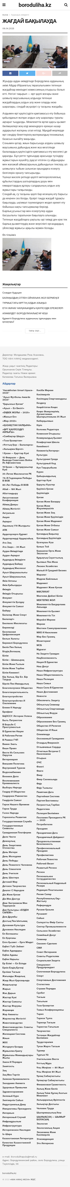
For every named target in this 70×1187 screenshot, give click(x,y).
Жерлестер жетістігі (14, 1018)
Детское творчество (14, 886)
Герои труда (9, 808)
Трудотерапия (45, 1042)
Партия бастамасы (47, 800)
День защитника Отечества (11, 846)
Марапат (41, 574)
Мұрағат (41, 649)
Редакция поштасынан (50, 890)
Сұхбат (41, 992)
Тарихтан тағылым (48, 1026)
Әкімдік (6, 589)
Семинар (42, 939)
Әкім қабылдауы (12, 585)
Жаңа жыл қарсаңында (15, 980)
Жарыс (6, 989)
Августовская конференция (10, 499)
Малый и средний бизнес (52, 570)
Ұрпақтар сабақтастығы (50, 1080)
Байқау (6, 610)
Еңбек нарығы (10, 959)
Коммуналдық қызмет (49, 438)
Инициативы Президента (16, 1108)
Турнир (41, 1050)
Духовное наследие (14, 929)
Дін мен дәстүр (11, 898)
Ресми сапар (44, 894)
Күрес (40, 472)
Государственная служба (17, 821)
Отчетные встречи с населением (48, 752)
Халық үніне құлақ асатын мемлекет (52, 1094)
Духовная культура (13, 925)
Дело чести (9, 836)
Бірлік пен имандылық (15, 683)
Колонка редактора (48, 429)
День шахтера (10, 877)
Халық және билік (47, 1088)
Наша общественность (50, 675)
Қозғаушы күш (45, 542)
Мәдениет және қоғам (49, 587)
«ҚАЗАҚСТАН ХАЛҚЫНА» (16, 425)
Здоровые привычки (14, 1087)
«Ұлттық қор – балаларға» (17, 444)
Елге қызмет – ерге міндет (17, 942)
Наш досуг (43, 666)
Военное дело (10, 776)
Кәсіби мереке (45, 390)
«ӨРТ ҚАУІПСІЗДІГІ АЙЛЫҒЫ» (13, 430)
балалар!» (8, 619)
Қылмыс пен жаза (47, 562)
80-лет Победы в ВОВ (15, 485)
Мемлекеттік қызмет (48, 611)
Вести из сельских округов (13, 753)
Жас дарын (8, 993)
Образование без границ (51, 721)
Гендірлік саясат (12, 800)
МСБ (39, 645)
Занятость (8, 1066)
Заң (4, 1070)
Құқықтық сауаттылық (50, 557)
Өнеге (40, 771)
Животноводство (12, 1023)
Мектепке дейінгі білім (50, 596)
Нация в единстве (47, 662)
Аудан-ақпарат (11, 555)
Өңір (39, 783)
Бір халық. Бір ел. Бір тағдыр (15, 678)
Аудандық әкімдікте (20, 15)
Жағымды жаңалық (13, 976)
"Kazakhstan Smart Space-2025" (17, 391)
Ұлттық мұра (44, 1063)
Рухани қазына (45, 909)
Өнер (39, 775)
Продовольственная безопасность (48, 842)
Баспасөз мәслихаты (14, 623)
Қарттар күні (44, 480)
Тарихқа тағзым (46, 1022)
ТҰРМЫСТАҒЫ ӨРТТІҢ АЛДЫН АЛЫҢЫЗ (24, 302)
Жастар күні (9, 997)
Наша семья (44, 683)
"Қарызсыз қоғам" (13, 404)
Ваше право (9, 748)
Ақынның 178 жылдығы (16, 525)
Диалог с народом (13, 890)
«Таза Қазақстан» (12, 440)
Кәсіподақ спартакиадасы (52, 398)
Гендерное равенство (14, 796)
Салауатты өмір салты (50, 922)
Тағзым (41, 997)
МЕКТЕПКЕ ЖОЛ (46, 600)
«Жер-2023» (9, 421)
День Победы (10, 860)
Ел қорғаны (9, 938)
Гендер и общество (13, 791)
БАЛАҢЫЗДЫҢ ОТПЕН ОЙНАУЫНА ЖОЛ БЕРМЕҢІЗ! (30, 297)
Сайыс (40, 918)
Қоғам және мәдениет (49, 521)
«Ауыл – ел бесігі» (13, 408)
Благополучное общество (17, 688)
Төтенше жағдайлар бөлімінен (48, 1036)
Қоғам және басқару (48, 501)
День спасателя (11, 869)
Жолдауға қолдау (12, 1046)
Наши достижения (47, 692)
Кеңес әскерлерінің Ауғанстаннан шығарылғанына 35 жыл (51, 414)
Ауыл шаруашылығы (14, 572)
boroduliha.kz (35, 5)
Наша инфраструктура (50, 670)
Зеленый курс (10, 1096)
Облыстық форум (47, 713)
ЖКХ (4, 1042)
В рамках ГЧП (10, 740)
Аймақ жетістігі (11, 508)
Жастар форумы (11, 1006)
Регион (41, 872)
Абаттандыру (10, 493)
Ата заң (6, 542)
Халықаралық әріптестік (51, 1100)
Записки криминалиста (15, 1079)
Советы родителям (48, 956)
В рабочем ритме (12, 735)
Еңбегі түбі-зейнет (13, 946)
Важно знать (9, 744)
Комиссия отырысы (48, 433)
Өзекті (40, 766)
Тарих (40, 1014)
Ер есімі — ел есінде (14, 963)
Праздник (42, 828)
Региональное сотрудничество (46, 877)
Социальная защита (48, 960)
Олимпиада (43, 734)
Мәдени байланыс (47, 579)
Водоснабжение (11, 772)
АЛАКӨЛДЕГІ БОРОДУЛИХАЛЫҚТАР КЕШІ (25, 313)
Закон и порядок (12, 1062)
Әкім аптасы (9, 581)
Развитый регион (47, 867)
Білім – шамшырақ (13, 660)
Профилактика (45, 855)
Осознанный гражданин (50, 738)
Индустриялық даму (14, 1104)
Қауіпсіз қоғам (45, 488)
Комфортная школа (48, 442)
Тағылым (42, 1001)
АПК (4, 530)
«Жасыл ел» (9, 416)
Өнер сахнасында (47, 779)
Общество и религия (49, 725)
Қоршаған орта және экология (49, 552)
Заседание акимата (13, 1083)
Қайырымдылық (46, 476)
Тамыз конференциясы (50, 1009)
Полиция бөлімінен (48, 813)
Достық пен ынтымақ (14, 921)
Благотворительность (15, 692)
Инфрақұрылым (11, 1121)
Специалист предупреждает (46, 966)
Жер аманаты (10, 1014)
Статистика (43, 984)
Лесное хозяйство (47, 566)
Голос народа (10, 813)
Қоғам (40, 497)
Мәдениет (42, 583)
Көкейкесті (43, 446)
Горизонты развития (14, 817)
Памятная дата (45, 792)
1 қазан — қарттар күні (15, 453)
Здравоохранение (12, 1091)
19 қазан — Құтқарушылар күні (17, 468)
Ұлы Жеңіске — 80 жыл (50, 1067)
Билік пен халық (12, 647)
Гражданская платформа (16, 832)
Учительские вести (48, 1059)
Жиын (5, 1038)
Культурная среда (47, 459)
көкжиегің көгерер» (48, 450)
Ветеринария (10, 759)
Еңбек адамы (10, 955)
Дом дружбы (9, 916)
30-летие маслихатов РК (17, 473)
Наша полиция (45, 679)
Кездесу (41, 403)
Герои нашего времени (15, 804)
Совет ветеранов (47, 952)
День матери (9, 852)
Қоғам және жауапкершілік (45, 507)
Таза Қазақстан (45, 1005)
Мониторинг (44, 641)
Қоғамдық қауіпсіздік (49, 538)
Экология (42, 1123)
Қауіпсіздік (43, 493)
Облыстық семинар (48, 704)
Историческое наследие (16, 1130)
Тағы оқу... (35, 331)
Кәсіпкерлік (43, 394)
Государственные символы (12, 827)
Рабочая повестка (47, 859)
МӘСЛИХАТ (43, 591)
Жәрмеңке (8, 1010)
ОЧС (39, 762)
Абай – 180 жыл (11, 489)
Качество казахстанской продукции (16, 1144)
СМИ (39, 947)
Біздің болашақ (11, 651)
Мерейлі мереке (46, 619)
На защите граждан (48, 653)
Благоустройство (12, 696)
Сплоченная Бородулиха (51, 971)
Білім (5, 655)
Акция (5, 517)
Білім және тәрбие (13, 668)
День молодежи (11, 856)
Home (5, 15)
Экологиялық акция (48, 1128)
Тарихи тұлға (44, 1018)
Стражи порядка (46, 988)
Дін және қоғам (11, 894)
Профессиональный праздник (48, 849)
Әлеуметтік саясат (13, 606)
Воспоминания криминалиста (10, 782)
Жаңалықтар (9, 984)
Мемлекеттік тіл (46, 615)
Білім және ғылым (13, 664)
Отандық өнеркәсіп (48, 742)
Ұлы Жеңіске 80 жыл (49, 1071)
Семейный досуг (46, 935)
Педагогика (43, 809)
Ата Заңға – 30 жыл (13, 547)
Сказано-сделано (47, 943)
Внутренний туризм (13, 768)
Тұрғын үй (43, 1054)
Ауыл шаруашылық (14, 576)
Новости (42, 696)
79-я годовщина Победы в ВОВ (17, 479)
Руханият (42, 913)
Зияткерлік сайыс (12, 1100)
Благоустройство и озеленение (13, 702)
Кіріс (39, 425)
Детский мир (9, 881)
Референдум (44, 905)
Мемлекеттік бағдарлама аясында (51, 605)
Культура (42, 455)
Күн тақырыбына (47, 467)
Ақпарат (7, 521)
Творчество (43, 1031)
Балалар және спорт (14, 614)
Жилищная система (13, 1034)
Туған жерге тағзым (48, 1046)
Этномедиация (45, 1139)
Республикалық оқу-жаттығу (49, 899)
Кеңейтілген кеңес (47, 407)
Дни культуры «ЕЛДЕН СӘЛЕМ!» (15, 911)
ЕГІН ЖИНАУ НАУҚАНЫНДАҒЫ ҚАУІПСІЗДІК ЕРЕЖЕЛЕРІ (32, 308)
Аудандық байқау (12, 564)
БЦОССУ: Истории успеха (17, 716)
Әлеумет (7, 598)
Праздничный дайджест (50, 837)
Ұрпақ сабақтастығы (48, 1076)
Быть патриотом (12, 720)
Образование (44, 717)
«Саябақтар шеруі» (13, 436)
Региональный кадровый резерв (51, 884)
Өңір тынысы (44, 787)
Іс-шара (7, 1134)
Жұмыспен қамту (12, 1051)
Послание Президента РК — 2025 (51, 818)
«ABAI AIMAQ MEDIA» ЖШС (23, 1179)
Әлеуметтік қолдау (13, 602)
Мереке (41, 624)
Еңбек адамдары (12, 950)
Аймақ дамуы (10, 504)
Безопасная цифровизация (11, 633)
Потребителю (44, 824)
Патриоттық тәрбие (48, 804)
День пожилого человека (17, 865)
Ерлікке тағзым (11, 972)
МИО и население (47, 632)
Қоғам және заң (46, 512)
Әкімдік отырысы (12, 593)
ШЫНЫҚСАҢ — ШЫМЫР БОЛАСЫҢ (51, 1118)
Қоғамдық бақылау (48, 534)
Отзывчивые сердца (49, 747)
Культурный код (46, 463)
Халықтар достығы (48, 1104)
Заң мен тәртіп (11, 1074)
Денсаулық (8, 841)
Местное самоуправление (52, 628)
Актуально (8, 513)
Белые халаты (10, 638)
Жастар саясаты (12, 1001)
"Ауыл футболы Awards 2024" (16, 398)
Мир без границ (46, 636)
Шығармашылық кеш (49, 1112)
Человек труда (45, 1108)
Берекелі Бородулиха (15, 643)
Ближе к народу (11, 707)
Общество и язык (47, 730)
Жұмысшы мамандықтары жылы (17, 1056)
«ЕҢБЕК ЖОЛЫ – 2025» (16, 412)
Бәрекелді (8, 627)
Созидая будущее (12, 292)
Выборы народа (12, 787)
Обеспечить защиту (48, 700)
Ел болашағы (10, 933)
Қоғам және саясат (48, 529)
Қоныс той (43, 546)
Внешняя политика (13, 763)
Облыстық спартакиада (50, 708)
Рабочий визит (45, 863)
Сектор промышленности (51, 926)
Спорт (40, 976)
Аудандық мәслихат (14, 568)
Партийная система (48, 796)
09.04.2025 (8, 28)
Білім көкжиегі (10, 672)
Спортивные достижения (51, 980)
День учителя (10, 873)
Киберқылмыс (45, 421)
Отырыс (41, 758)
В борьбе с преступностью (11, 725)
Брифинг (7, 711)
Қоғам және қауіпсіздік (50, 517)
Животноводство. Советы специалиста (17, 1028)
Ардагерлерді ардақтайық (17, 538)
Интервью (8, 1113)
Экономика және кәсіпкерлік (46, 1133)
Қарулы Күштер (46, 484)
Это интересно (45, 1143)
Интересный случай (14, 1117)
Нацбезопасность (47, 658)
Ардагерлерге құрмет (15, 534)
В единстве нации (13, 731)
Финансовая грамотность (51, 1084)
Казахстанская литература (17, 1138)
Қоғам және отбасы (48, 525)
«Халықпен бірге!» (13, 449)
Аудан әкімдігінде (12, 551)
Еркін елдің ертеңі (12, 967)
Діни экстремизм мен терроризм (14, 904)
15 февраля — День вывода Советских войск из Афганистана (17, 460)
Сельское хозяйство (49, 930)
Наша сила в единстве (50, 687)
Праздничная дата (47, 833)
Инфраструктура (12, 1125)
